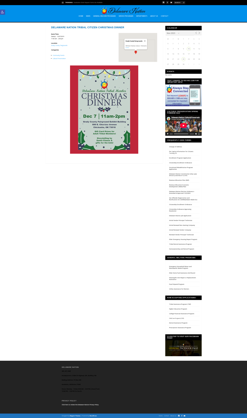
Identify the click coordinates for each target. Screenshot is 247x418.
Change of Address (175, 147)
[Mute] (196, 134)
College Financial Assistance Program (181, 314)
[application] (183, 125)
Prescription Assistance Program (180, 328)
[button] (2, 12)
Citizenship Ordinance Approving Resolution (180, 210)
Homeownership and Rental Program (181, 249)
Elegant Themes (75, 416)
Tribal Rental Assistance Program (180, 244)
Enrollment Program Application (180, 158)
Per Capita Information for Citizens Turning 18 (181, 152)
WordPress (93, 416)
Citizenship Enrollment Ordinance (180, 163)
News (88, 16)
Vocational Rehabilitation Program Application (181, 168)
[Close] (145, 41)
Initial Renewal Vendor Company (180, 230)
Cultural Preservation (59, 58)
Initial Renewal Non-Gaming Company (182, 225)
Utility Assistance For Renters (179, 289)
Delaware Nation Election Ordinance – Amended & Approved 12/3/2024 (182, 192)
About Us (154, 16)
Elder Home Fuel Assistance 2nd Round (182, 273)
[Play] (168, 134)
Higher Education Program (178, 309)
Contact (164, 16)
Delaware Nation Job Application (180, 216)
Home (81, 16)
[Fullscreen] (199, 134)
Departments (141, 16)
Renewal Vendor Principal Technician (181, 235)
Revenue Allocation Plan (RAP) (179, 180)
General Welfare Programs (104, 16)
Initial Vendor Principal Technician (180, 220)
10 (189, 49)
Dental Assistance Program (178, 323)
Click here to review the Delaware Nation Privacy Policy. (80, 405)
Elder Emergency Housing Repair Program (183, 239)
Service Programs (126, 16)
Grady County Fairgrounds (59, 45)
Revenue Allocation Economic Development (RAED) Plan (179, 186)
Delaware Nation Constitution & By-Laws (183, 174)
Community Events (58, 55)
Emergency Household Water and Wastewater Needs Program (180, 267)
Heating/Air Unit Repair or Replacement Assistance (182, 278)
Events (127, 47)
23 (183, 59)
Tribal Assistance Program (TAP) (180, 304)
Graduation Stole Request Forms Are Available (88, 2)
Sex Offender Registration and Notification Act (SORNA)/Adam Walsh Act (183, 199)
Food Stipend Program (176, 284)
